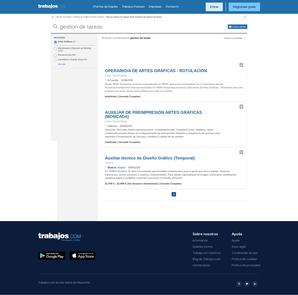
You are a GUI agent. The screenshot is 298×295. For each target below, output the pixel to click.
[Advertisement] (167, 52)
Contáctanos (201, 265)
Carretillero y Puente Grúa (70, 59)
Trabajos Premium (133, 6)
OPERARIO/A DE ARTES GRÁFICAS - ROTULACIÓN (156, 71)
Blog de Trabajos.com (207, 259)
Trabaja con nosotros (207, 253)
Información (200, 240)
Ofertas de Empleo (105, 6)
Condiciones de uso (245, 253)
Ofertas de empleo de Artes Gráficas (89, 17)
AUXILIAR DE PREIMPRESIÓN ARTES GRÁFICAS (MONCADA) (153, 114)
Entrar (214, 7)
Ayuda (235, 240)
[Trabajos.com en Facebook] (239, 284)
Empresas (155, 6)
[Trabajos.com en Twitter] (247, 284)
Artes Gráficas (65, 41)
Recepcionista (64, 55)
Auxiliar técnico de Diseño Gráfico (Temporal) (150, 158)
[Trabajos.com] (52, 9)
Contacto (172, 6)
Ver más (62, 64)
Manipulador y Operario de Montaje (74, 48)
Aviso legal (239, 246)
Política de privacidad (246, 265)
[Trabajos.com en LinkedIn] (255, 284)
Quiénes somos (203, 246)
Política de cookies (244, 259)
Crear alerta (239, 26)
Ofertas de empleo (64, 17)
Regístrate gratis (244, 7)
